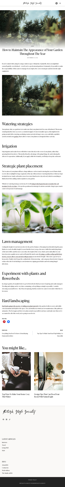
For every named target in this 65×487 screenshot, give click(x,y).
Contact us (5, 468)
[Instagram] (6, 419)
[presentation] (16, 371)
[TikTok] (9, 419)
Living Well (5, 448)
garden (16, 136)
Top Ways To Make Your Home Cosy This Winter (16, 395)
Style (3, 450)
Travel (4, 445)
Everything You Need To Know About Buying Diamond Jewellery (15, 333)
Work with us (6, 470)
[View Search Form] (56, 3)
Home (32, 46)
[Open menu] (60, 3)
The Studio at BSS (7, 473)
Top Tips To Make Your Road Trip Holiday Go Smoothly (50, 333)
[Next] (63, 372)
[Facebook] (3, 419)
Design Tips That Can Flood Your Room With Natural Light (46, 395)
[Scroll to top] (60, 482)
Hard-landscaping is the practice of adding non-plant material (20, 306)
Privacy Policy (32, 479)
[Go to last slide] (2, 372)
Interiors (4, 442)
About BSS (5, 465)
